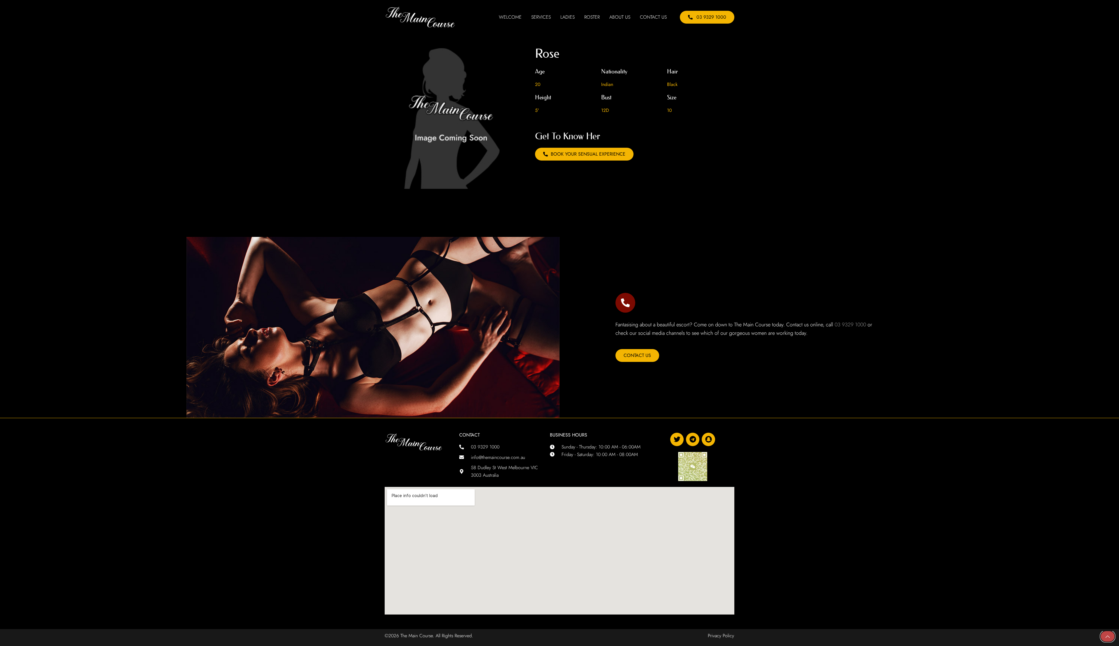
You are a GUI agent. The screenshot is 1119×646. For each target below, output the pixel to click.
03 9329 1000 (850, 324)
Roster (592, 17)
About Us (619, 17)
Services (541, 17)
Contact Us (653, 17)
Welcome (510, 17)
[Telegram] (692, 439)
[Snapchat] (708, 439)
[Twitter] (677, 439)
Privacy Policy (721, 635)
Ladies (567, 17)
